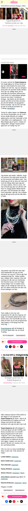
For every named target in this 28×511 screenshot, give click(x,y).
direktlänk (11, 108)
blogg (22, 473)
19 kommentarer (17, 342)
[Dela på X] (10, 347)
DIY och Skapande (8, 26)
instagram (15, 457)
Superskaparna (6, 328)
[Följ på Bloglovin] (21, 347)
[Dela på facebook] (6, 347)
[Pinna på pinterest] (14, 347)
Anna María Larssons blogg (10, 6)
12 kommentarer (17, 496)
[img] (3, 341)
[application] (14, 71)
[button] (6, 366)
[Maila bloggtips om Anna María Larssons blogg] (17, 347)
